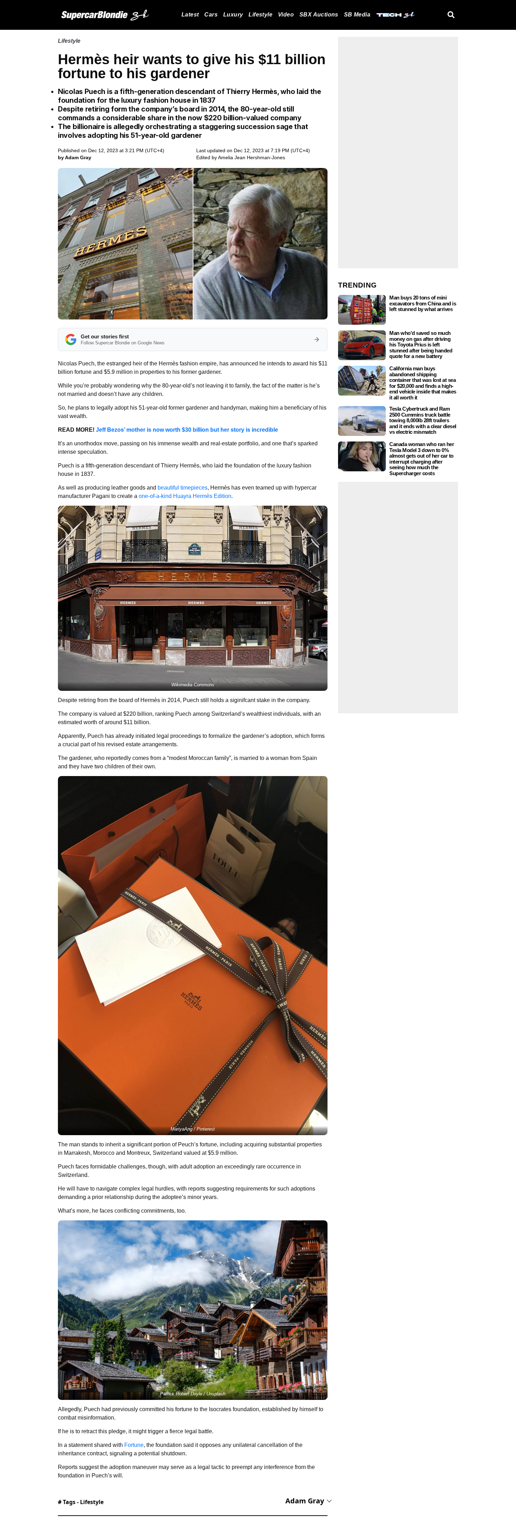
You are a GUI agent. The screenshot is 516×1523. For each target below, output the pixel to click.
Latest (190, 15)
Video (286, 15)
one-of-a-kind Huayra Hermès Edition (185, 496)
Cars (211, 15)
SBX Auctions (318, 15)
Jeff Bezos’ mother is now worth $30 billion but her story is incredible (187, 430)
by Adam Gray (74, 157)
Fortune (134, 1445)
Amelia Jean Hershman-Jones (251, 157)
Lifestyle (260, 15)
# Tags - (81, 1502)
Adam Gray (304, 1500)
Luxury (233, 15)
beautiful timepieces (182, 488)
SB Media (357, 15)
